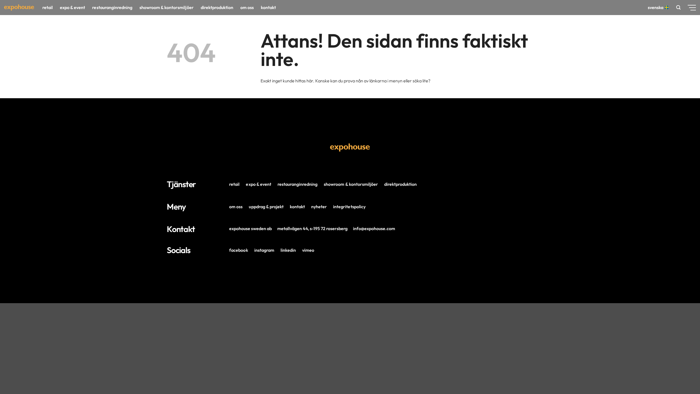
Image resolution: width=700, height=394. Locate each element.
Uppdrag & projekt (266, 206)
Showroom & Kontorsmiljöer (351, 184)
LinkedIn (288, 250)
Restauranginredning (112, 7)
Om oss (247, 7)
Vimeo (308, 250)
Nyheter (319, 206)
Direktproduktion (217, 7)
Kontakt (268, 7)
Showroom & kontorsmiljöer (166, 7)
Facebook (238, 250)
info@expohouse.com (374, 228)
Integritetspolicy (349, 206)
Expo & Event (72, 7)
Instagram (264, 250)
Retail (47, 7)
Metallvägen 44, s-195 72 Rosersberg (312, 228)
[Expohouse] (19, 7)
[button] (678, 7)
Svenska (655, 7)
